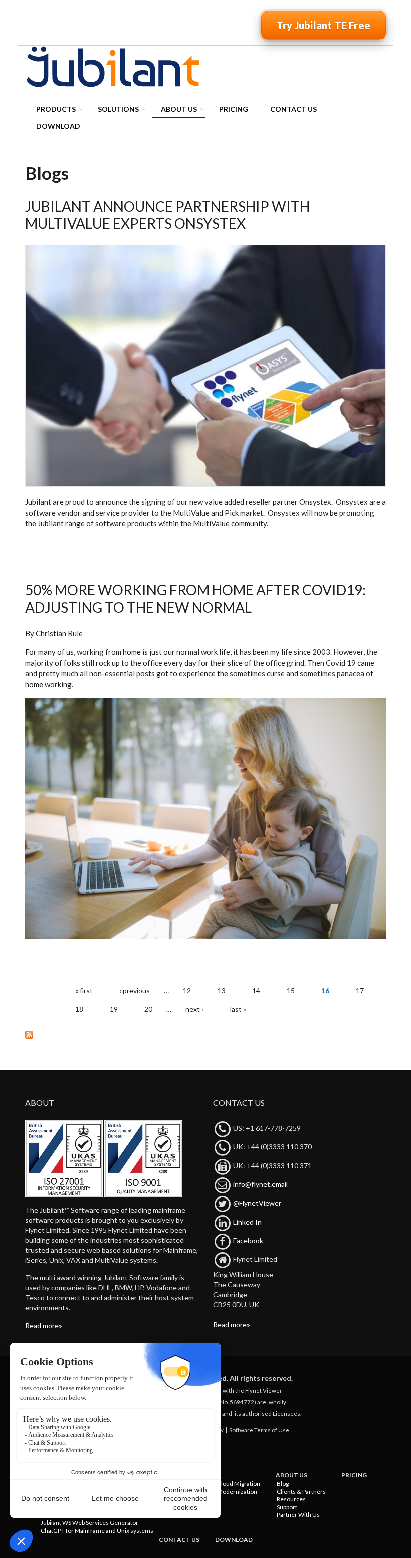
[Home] (112, 66)
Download (58, 126)
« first (84, 990)
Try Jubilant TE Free (323, 25)
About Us (179, 109)
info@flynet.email (260, 1184)
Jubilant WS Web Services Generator (89, 1522)
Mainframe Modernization (221, 1491)
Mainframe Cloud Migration (223, 1483)
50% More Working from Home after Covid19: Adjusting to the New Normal (195, 598)
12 (187, 990)
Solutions (118, 109)
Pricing (233, 109)
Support (287, 1507)
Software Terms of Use (259, 1429)
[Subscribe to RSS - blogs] (205, 1034)
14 (256, 990)
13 (222, 990)
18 (79, 1009)
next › (194, 1009)
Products (56, 109)
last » (238, 1009)
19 (114, 1009)
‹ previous (134, 990)
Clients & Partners (301, 1491)
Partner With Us (298, 1514)
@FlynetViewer (257, 1203)
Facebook (248, 1240)
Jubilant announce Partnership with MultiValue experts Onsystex (167, 215)
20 (148, 1009)
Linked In (247, 1222)
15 (291, 990)
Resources (291, 1499)
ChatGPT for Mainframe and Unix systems (97, 1530)
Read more (42, 1325)
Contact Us (293, 109)
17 (360, 990)
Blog (283, 1483)
